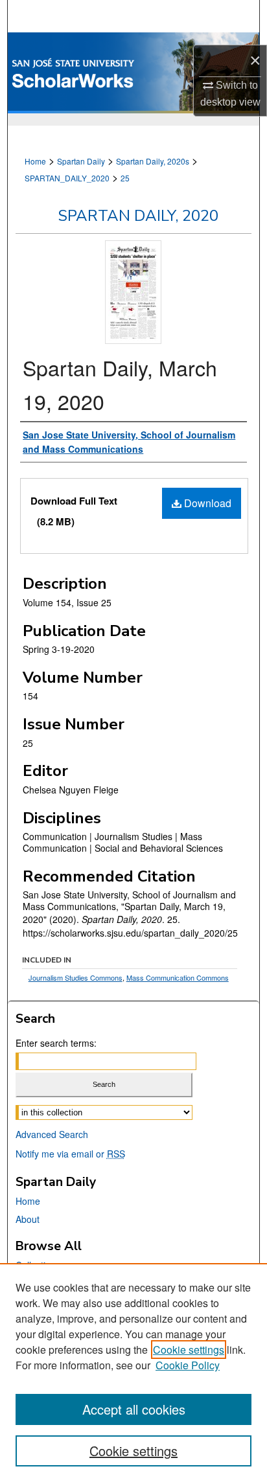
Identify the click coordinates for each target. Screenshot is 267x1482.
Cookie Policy (188, 1365)
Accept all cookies (133, 1409)
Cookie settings (188, 1349)
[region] (133, 1372)
